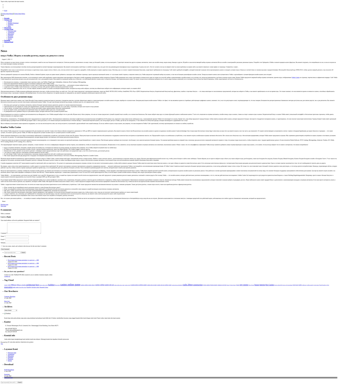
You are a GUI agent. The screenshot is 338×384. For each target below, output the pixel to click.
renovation (8, 287)
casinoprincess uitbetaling (177, 285)
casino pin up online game (164, 285)
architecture (30, 285)
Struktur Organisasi (13, 23)
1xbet (9, 285)
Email (3, 239)
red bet (327, 285)
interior (262, 285)
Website (3, 243)
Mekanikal (11, 34)
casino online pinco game (119, 285)
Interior (10, 39)
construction (198, 285)
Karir (5, 10)
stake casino (16, 287)
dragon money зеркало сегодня (218, 285)
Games (237, 285)
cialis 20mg (188, 285)
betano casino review (43, 285)
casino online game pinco (88, 285)
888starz (13, 285)
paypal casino (316, 285)
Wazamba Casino (44, 287)
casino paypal (127, 285)
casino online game (70, 284)
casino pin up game (152, 285)
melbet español (310, 285)
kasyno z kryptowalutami (287, 285)
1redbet (5, 285)
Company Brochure (9, 296)
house (257, 285)
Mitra (9, 26)
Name (3, 236)
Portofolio (7, 374)
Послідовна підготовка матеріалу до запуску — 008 (23, 260)
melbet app (304, 285)
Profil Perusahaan (9, 369)
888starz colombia (21, 285)
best (37, 285)
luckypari (295, 285)
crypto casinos (206, 285)
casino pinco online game (139, 285)
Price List (7, 301)
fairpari (228, 285)
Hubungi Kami (8, 377)
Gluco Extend (251, 285)
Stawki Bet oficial (22, 287)
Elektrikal (10, 35)
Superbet (29, 287)
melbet (300, 285)
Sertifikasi (10, 24)
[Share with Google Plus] (4, 203)
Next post (3, 206)
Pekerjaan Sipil (12, 31)
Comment (4, 233)
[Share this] (1, 203)
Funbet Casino (233, 285)
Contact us (7, 276)
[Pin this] (5, 203)
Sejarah (10, 21)
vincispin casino (35, 287)
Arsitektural (11, 32)
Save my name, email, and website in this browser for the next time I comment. (25, 246)
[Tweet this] (2, 203)
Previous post (4, 204)
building (51, 285)
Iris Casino (269, 285)
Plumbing (10, 37)
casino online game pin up (104, 285)
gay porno (244, 285)
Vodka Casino (295, 77)
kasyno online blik (278, 285)
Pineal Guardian (322, 285)
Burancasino (57, 285)
